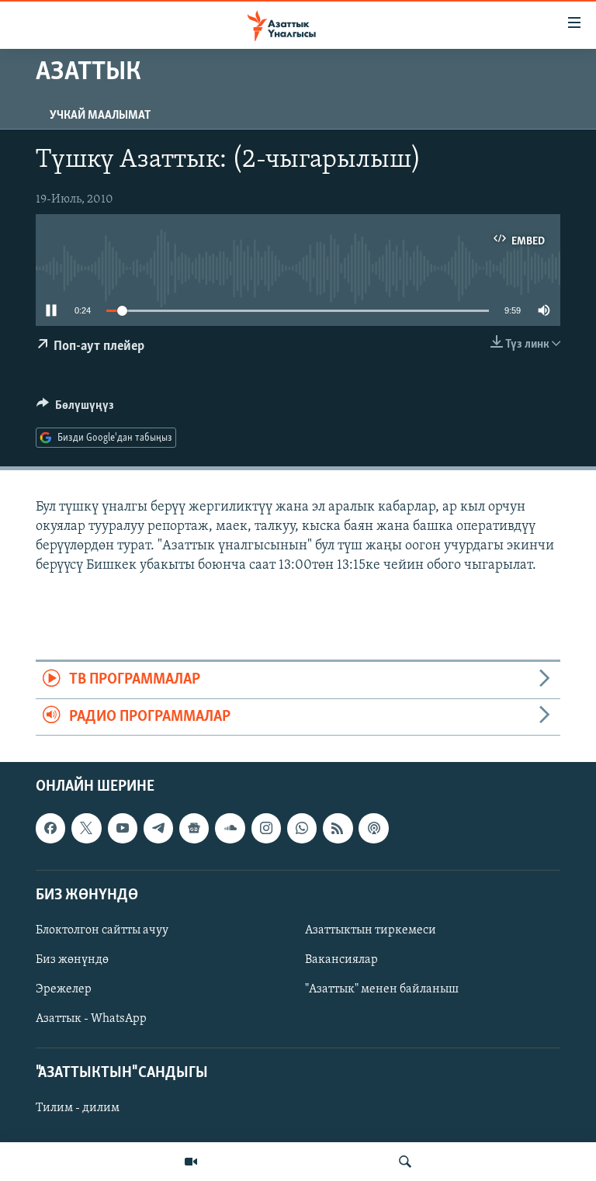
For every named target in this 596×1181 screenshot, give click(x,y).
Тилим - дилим (78, 1109)
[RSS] (337, 828)
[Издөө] (405, 1161)
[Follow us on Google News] (194, 828)
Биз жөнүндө (72, 960)
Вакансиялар (341, 960)
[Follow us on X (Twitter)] (86, 828)
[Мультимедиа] (191, 1161)
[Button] (75, 409)
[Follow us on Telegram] (158, 828)
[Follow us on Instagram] (266, 828)
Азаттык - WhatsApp (91, 1019)
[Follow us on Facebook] (50, 828)
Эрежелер (64, 989)
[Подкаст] (373, 828)
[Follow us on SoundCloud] (229, 828)
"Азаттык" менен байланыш (382, 989)
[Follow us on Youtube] (122, 828)
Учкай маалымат (100, 115)
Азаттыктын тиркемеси (370, 930)
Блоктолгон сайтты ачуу (102, 930)
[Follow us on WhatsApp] (302, 828)
